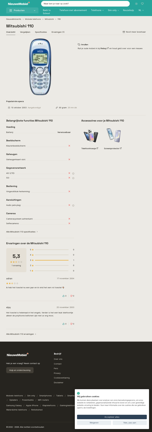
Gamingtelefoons (68, 405)
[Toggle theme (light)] (136, 4)
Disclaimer (58, 382)
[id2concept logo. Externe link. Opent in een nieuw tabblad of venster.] (78, 393)
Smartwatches (74, 395)
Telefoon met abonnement (73, 10)
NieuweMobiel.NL (13, 19)
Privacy (57, 373)
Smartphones (45, 395)
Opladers (13, 400)
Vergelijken (25, 32)
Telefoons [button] (96, 10)
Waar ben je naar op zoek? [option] (56, 3)
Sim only (31, 395)
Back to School (47, 12)
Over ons (58, 359)
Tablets (59, 395)
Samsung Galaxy (14, 405)
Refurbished (36, 410)
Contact (57, 364)
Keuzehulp (128, 10)
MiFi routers (43, 400)
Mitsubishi (49, 19)
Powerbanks (28, 400)
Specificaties (41, 32)
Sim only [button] (112, 10)
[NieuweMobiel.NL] (18, 3)
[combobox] (85, 4)
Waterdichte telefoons (16, 410)
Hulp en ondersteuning (19, 370)
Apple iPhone (32, 405)
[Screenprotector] (113, 135)
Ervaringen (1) (58, 32)
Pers (56, 368)
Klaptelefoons (49, 405)
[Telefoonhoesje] (90, 135)
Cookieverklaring (62, 378)
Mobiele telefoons (33, 19)
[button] (141, 10)
